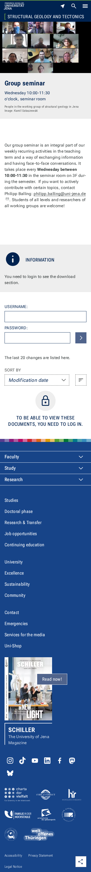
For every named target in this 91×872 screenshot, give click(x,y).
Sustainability (17, 584)
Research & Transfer (23, 522)
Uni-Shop (13, 645)
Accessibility (13, 855)
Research (14, 479)
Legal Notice (13, 866)
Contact (12, 612)
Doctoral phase (19, 511)
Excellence (14, 573)
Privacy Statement (40, 855)
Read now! (52, 679)
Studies (11, 500)
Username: (16, 306)
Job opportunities (21, 533)
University (13, 561)
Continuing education (24, 544)
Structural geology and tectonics (46, 16)
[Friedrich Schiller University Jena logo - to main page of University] (14, 6)
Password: (16, 327)
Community (15, 595)
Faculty (12, 457)
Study (10, 468)
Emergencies (16, 623)
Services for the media (25, 634)
